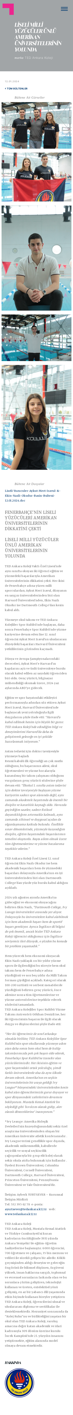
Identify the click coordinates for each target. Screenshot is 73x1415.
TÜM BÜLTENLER (17, 88)
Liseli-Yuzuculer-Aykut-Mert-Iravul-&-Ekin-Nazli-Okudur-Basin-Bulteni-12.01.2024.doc (33, 495)
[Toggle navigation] (64, 9)
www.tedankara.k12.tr (21, 1214)
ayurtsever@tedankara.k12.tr (26, 1209)
